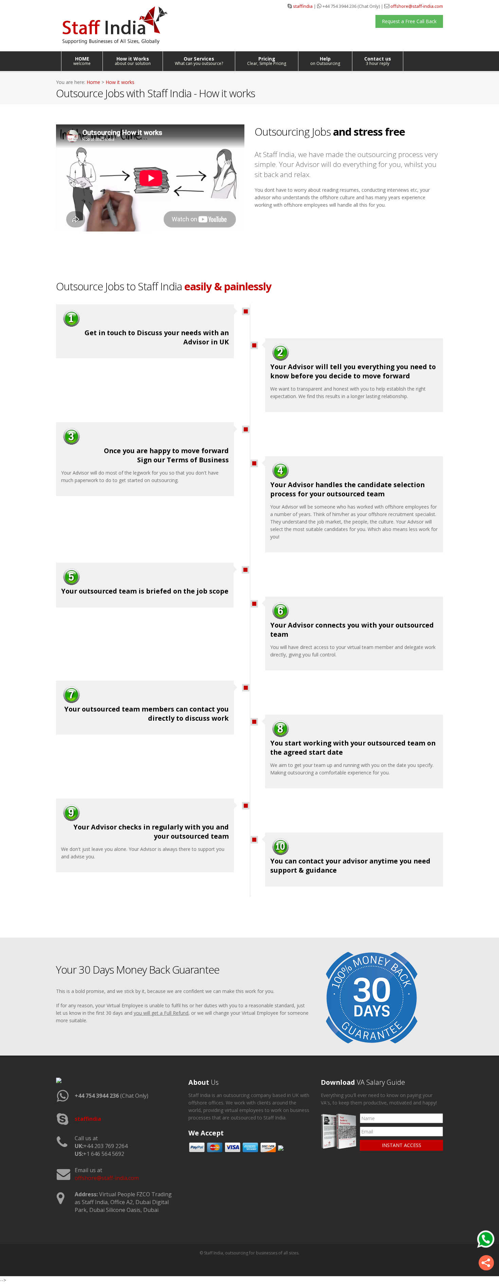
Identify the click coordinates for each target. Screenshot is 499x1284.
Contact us (377, 60)
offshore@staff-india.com (416, 6)
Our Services (199, 60)
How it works (120, 82)
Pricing (266, 60)
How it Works (133, 60)
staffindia (303, 6)
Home (93, 82)
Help (325, 60)
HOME (82, 60)
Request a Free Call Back (409, 21)
